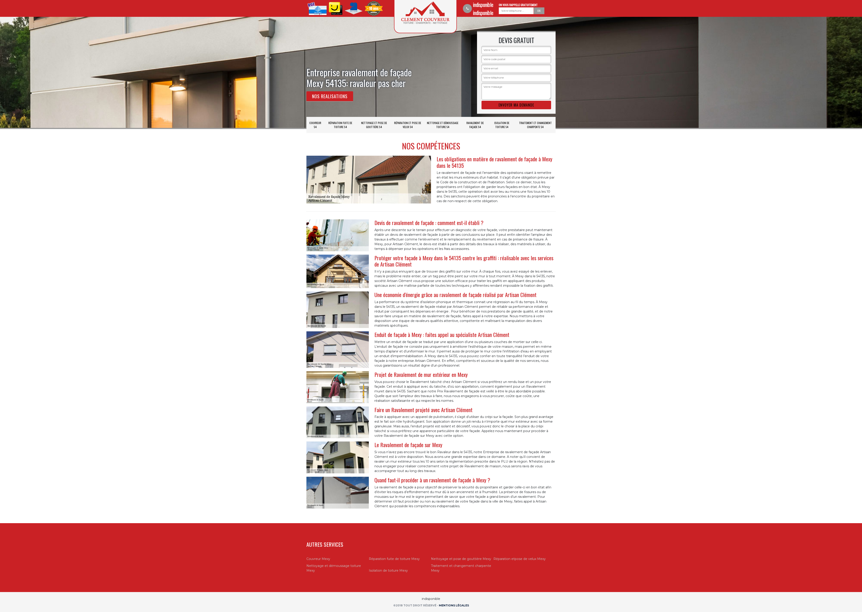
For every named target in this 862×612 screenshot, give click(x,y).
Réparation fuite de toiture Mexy (394, 559)
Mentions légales (454, 605)
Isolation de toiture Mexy (388, 570)
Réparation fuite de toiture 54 (340, 125)
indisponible (483, 4)
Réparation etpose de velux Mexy (519, 559)
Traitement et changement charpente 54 (535, 125)
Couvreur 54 (315, 125)
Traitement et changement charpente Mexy (461, 568)
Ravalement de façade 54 (475, 125)
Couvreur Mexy (318, 559)
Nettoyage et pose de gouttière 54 (374, 125)
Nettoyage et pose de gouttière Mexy (461, 559)
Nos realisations (329, 96)
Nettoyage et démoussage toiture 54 (442, 125)
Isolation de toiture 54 (501, 125)
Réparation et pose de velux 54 (407, 125)
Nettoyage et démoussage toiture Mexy (333, 568)
